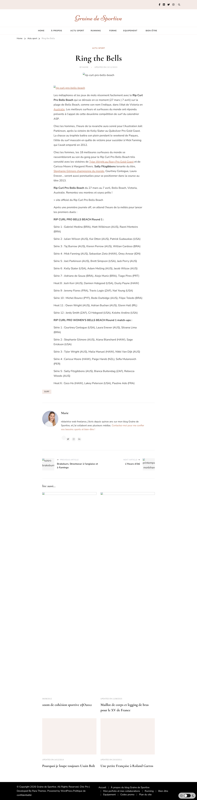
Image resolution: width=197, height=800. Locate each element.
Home (41, 30)
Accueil (102, 787)
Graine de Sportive (98, 18)
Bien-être (151, 30)
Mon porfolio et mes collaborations (121, 791)
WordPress (67, 790)
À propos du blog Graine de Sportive (130, 787)
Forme (113, 30)
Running (96, 30)
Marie (85, 67)
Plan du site (145, 794)
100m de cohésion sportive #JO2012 (67, 705)
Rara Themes (39, 790)
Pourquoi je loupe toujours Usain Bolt (68, 766)
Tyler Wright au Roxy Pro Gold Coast (111, 162)
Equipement (130, 30)
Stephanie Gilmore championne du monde (79, 171)
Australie (59, 109)
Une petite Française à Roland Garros (127, 766)
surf (46, 391)
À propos (56, 30)
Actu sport (77, 30)
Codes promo (127, 794)
